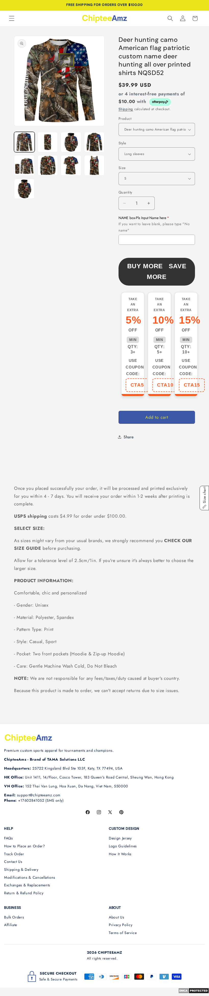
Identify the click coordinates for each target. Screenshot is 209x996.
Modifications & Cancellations (29, 877)
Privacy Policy (120, 924)
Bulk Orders (14, 917)
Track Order (14, 854)
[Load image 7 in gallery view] (71, 165)
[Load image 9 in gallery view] (24, 188)
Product (125, 118)
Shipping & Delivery (21, 869)
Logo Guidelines (123, 846)
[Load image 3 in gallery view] (71, 142)
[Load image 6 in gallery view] (47, 165)
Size (122, 167)
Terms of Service (123, 932)
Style (122, 143)
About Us (116, 917)
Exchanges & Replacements (27, 885)
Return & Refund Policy (24, 893)
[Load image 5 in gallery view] (24, 165)
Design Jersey (120, 838)
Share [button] (129, 437)
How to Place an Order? (24, 846)
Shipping (126, 109)
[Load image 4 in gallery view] (94, 142)
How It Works (120, 854)
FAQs (8, 838)
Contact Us (13, 861)
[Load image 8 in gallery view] (94, 165)
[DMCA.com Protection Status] (193, 992)
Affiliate (10, 924)
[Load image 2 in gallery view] (47, 142)
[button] (12, 18)
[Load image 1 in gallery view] (24, 142)
